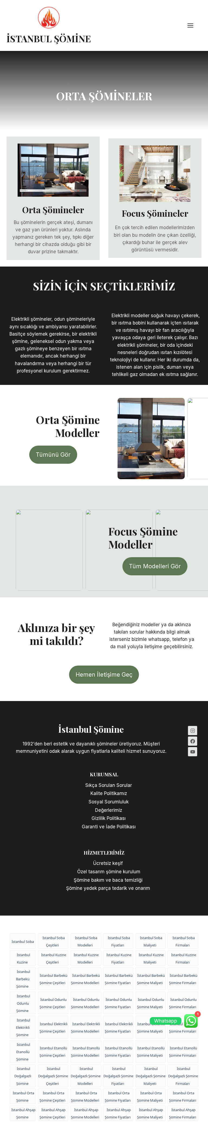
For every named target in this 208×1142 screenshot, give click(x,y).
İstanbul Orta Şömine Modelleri (85, 1097)
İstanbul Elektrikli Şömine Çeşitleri (53, 1027)
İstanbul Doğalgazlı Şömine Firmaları (183, 1076)
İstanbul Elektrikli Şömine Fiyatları (119, 1027)
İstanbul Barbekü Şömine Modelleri (85, 979)
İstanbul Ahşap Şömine (23, 1113)
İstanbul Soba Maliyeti (151, 941)
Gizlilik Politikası (109, 818)
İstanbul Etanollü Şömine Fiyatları (118, 1052)
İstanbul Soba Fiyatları (119, 941)
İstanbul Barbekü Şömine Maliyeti (151, 979)
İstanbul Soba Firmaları (184, 941)
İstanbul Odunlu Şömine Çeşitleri (53, 1003)
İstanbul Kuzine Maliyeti (151, 958)
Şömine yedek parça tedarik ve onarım (108, 888)
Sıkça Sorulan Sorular (108, 785)
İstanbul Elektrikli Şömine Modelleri (85, 1027)
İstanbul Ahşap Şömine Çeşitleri (53, 1113)
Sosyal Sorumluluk (109, 801)
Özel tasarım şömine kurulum (108, 871)
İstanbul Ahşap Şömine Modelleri (85, 1113)
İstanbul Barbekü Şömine (23, 979)
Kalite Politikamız (108, 793)
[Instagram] (192, 730)
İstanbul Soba (23, 941)
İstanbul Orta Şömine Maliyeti (150, 1097)
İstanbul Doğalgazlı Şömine (22, 1076)
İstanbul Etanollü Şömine (23, 1052)
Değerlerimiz (108, 810)
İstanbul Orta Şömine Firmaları (182, 1097)
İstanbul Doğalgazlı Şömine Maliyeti (150, 1076)
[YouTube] (192, 751)
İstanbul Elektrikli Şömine (23, 1027)
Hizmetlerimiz (104, 852)
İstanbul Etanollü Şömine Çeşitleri (53, 1052)
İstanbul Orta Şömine (23, 1097)
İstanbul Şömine (91, 729)
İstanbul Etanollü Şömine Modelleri (85, 1052)
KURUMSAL (104, 774)
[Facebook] (192, 741)
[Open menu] (193, 25)
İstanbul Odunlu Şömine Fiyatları (118, 1003)
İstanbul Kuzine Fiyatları (118, 958)
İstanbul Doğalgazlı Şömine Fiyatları (118, 1076)
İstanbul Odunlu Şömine (23, 1003)
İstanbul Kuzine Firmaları (183, 958)
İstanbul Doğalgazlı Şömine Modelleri (85, 1076)
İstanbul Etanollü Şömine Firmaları (183, 1052)
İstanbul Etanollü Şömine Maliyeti (151, 1052)
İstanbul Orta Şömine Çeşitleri (52, 1097)
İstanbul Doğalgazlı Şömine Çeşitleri (53, 1076)
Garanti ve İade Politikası (109, 826)
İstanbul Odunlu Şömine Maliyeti (150, 1003)
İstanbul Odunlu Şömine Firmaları (183, 1003)
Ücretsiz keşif (108, 863)
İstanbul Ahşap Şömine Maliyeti (150, 1113)
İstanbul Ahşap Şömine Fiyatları (118, 1113)
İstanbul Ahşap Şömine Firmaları (182, 1113)
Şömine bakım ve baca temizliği (109, 880)
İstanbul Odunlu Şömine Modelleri (85, 1003)
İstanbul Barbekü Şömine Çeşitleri (53, 979)
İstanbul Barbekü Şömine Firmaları (183, 979)
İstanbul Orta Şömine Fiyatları (118, 1097)
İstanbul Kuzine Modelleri (86, 958)
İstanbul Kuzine (23, 958)
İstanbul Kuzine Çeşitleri (53, 958)
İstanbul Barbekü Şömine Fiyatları (119, 979)
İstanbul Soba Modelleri (86, 941)
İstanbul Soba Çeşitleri (54, 941)
